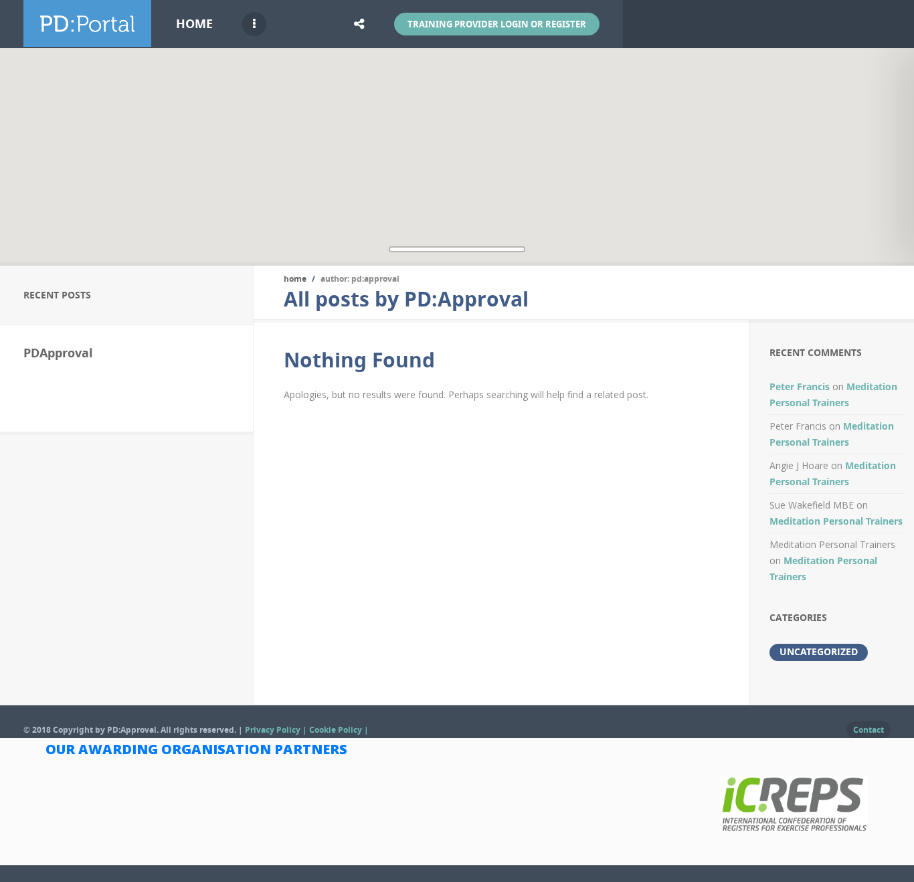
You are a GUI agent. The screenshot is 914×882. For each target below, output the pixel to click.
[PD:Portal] (87, 39)
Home (194, 23)
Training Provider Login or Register (496, 24)
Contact (868, 729)
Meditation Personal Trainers (836, 521)
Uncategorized (819, 651)
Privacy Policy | (277, 729)
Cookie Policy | (339, 729)
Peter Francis (799, 386)
